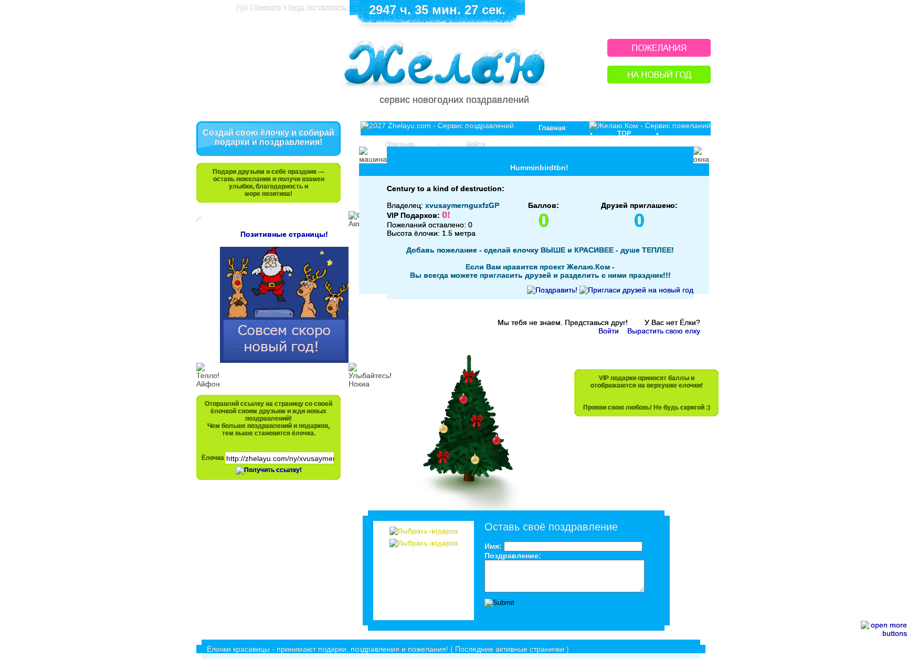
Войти (476, 144)
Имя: (493, 546)
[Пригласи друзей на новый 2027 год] (636, 290)
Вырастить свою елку (663, 331)
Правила (399, 144)
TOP (624, 134)
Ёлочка (213, 458)
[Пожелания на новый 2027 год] (659, 53)
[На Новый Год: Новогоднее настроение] (659, 80)
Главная (552, 128)
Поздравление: (512, 555)
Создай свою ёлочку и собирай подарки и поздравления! (268, 137)
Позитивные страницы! (284, 234)
